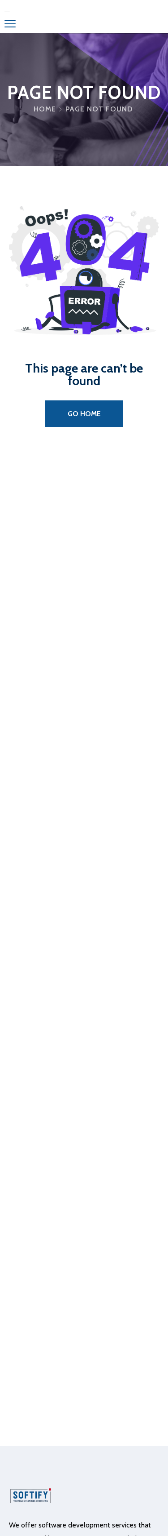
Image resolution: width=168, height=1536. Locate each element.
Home (45, 109)
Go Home (84, 413)
